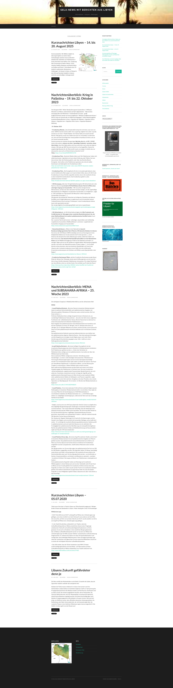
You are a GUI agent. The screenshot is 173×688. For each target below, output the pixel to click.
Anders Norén (113, 679)
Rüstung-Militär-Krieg (107, 105)
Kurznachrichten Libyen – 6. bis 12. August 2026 (110, 49)
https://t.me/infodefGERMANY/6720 (65, 153)
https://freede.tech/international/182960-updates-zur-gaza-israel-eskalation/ (73, 180)
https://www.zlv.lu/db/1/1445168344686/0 (63, 384)
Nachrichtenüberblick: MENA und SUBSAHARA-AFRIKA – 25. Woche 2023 (72, 290)
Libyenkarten (105, 97)
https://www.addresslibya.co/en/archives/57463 (65, 550)
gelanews (64, 49)
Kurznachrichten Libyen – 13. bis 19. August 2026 (110, 45)
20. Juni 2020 (54, 577)
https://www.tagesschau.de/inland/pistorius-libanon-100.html (69, 254)
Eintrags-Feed (79, 647)
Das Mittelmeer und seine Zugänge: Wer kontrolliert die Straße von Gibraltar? (111, 59)
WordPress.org (79, 652)
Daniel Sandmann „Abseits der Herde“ (111, 168)
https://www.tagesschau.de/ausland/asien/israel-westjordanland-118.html (72, 475)
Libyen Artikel (105, 91)
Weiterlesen (55, 79)
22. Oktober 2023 (56, 105)
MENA (103, 100)
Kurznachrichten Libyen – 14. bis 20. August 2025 (73, 44)
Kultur (103, 88)
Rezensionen (105, 103)
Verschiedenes (105, 108)
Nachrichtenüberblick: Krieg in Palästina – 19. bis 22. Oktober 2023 (72, 98)
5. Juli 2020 (54, 502)
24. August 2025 (55, 49)
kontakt (53, 26)
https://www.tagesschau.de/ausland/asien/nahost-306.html (68, 343)
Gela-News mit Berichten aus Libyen (86, 10)
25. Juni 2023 (54, 297)
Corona (104, 86)
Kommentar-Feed (80, 650)
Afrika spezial (105, 83)
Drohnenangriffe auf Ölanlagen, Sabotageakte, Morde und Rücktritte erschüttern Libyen (110, 55)
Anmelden (78, 644)
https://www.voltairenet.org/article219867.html (65, 225)
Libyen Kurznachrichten (107, 94)
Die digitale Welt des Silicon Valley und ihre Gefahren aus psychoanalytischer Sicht (111, 41)
